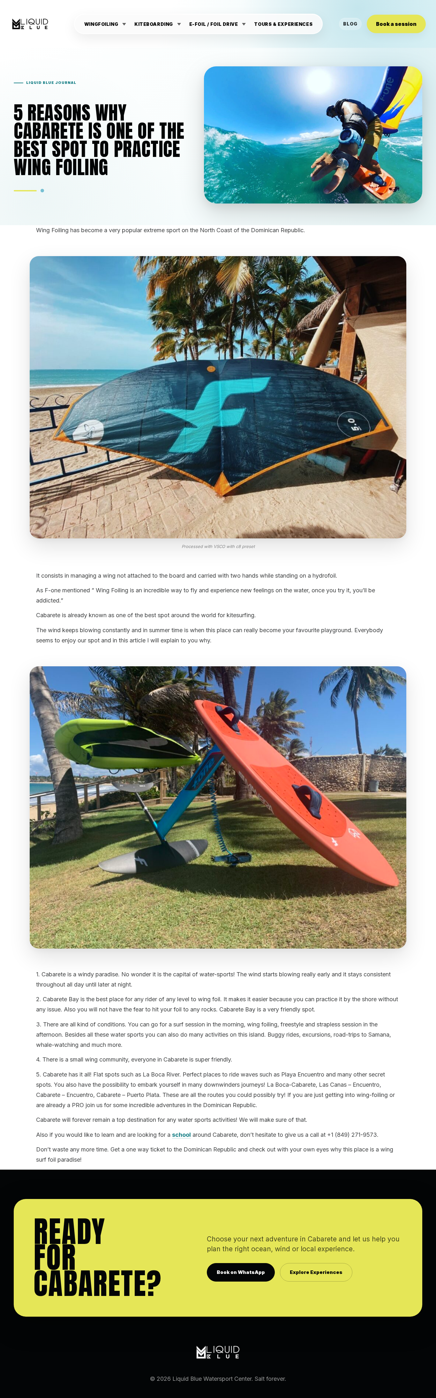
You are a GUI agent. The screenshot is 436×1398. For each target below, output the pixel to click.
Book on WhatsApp (241, 1272)
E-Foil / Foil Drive (213, 24)
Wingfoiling (101, 24)
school (181, 1134)
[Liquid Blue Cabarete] (30, 24)
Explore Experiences (316, 1272)
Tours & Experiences (283, 24)
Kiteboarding (154, 24)
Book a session (396, 24)
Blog (350, 23)
